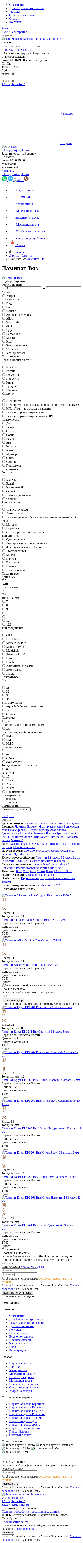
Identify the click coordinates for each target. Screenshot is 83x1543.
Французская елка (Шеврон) (24, 547)
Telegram (66, 143)
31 (7, 687)
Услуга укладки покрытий (26, 1322)
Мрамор (11, 454)
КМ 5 (9, 743)
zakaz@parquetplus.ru (15, 150)
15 (7, 776)
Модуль (11, 554)
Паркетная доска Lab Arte (26, 1410)
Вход (5, 32)
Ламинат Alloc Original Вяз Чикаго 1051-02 (30, 964)
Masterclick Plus (16, 642)
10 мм (41, 871)
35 (3, 816)
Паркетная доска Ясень (24, 1424)
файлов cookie (25, 1528)
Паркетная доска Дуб (23, 1421)
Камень (11, 438)
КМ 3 (9, 739)
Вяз (8, 442)
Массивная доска (20, 1380)
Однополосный (16, 539)
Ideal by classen (15, 353)
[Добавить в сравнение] (41, 900)
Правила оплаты (20, 1340)
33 (7, 695)
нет (8, 754)
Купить (6, 937)
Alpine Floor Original (19, 314)
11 (7, 616)
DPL (4, 836)
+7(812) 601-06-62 (13, 84)
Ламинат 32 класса (48, 857)
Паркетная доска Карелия (26, 1407)
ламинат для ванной (40, 823)
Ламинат (15, 1366)
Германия (12, 374)
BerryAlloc (13, 333)
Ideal (9, 341)
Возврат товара (19, 1333)
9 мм (33, 871)
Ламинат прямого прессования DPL (30, 416)
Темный (74, 843)
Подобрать (9, 798)
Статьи (14, 18)
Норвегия (12, 378)
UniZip (10, 658)
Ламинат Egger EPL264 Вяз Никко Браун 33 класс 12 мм (39, 1176)
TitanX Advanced (17, 509)
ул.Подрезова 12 (12, 1497)
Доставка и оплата (21, 1326)
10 (7, 613)
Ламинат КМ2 (50, 885)
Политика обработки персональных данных (31, 1511)
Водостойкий (30, 878)
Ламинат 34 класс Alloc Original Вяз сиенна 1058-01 (36, 919)
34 (7, 699)
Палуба (11, 558)
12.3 (9, 624)
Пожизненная (15, 791)
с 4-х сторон (14, 762)
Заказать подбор (13, 1000)
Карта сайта (17, 1343)
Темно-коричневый (19, 495)
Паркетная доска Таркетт (25, 1417)
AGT (9, 326)
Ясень (10, 427)
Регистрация (18, 32)
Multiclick (12, 650)
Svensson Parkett (16, 345)
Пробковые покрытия (23, 1384)
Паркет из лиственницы (25, 1428)
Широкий (46, 878)
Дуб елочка (37, 850)
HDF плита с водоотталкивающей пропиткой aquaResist (43, 404)
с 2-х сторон (14, 758)
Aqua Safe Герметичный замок (26, 706)
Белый (10, 483)
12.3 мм (67, 871)
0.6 (8, 769)
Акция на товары (20, 1391)
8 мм (19, 871)
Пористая (12, 528)
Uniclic (10, 662)
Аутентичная (14, 513)
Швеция (11, 390)
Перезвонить (10, 1483)
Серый (10, 491)
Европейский (60, 864)
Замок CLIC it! (15, 669)
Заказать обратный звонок (19, 153)
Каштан (11, 446)
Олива (10, 458)
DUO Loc (12, 639)
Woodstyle (12, 322)
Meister (10, 337)
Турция (11, 386)
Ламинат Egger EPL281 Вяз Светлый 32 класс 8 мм (35, 1031)
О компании (17, 4)
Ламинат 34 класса (53, 861)
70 (6, 816)
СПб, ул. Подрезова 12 (16, 49)
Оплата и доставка (21, 15)
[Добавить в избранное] (41, 905)
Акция (10, 296)
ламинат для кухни (67, 823)
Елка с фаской (17, 830)
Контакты (15, 22)
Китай (10, 382)
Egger (10, 330)
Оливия (11, 461)
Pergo (9, 303)
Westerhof (12, 349)
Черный (11, 498)
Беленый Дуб (10, 854)
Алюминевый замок (19, 665)
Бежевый (12, 479)
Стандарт (12, 714)
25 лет (10, 788)
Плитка (11, 566)
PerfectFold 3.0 (15, 654)
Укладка (14, 11)
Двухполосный (16, 551)
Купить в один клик (15, 930)
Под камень (14, 465)
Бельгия (11, 367)
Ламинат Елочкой (26, 826)
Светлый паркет (20, 1435)
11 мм (49, 871)
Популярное (10, 802)
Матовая (11, 524)
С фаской (31, 874)
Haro (9, 307)
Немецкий (8, 867)
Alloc (9, 318)
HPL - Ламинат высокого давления (29, 408)
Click (9, 635)
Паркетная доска (20, 1363)
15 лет (10, 780)
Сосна (10, 435)
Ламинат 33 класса (27, 861)
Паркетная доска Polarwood (27, 1414)
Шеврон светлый (24, 847)
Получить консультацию (17, 1292)
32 (7, 691)
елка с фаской (47, 874)
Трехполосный (16, 570)
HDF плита (13, 400)
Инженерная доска (21, 1377)
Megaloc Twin (15, 646)
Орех (9, 431)
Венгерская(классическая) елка (26, 543)
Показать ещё (10, 1249)
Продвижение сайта (15, 1521)
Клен (9, 450)
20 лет (10, 784)
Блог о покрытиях (21, 1336)
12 (7, 620)
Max (14, 146)
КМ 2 (9, 736)
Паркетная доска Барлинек (27, 1404)
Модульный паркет (22, 1373)
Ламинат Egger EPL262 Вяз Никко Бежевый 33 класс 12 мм (41, 1080)
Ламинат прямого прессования (26, 412)
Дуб (8, 423)
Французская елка (51, 826)
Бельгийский (42, 864)
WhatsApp (66, 113)
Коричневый (14, 487)
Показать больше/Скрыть (19, 888)
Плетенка (12, 562)
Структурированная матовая (25, 532)
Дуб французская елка (59, 850)
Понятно (8, 1532)
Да (8, 710)
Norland (11, 310)
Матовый (17, 840)
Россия (10, 371)
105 (11, 816)
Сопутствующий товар (24, 1387)
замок (10, 673)
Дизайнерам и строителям (26, 8)
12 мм (58, 871)
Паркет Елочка (19, 1431)
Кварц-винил (18, 1370)
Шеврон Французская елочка (46, 830)
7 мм (26, 871)
